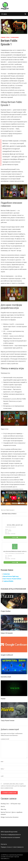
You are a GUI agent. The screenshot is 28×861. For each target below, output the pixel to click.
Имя (2, 761)
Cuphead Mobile (8, 581)
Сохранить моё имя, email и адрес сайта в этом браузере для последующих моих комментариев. (13, 786)
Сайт (2, 776)
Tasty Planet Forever (7, 720)
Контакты (4, 844)
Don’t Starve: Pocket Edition (12, 579)
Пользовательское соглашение (10, 837)
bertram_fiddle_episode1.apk (15, 525)
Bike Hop (3, 809)
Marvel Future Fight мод (11, 576)
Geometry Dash (6, 677)
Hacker (3, 699)
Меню (5, 14)
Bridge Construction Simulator (10, 817)
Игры (7, 37)
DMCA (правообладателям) (9, 832)
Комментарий (5, 739)
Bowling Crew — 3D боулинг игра (10, 803)
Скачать (14, 537)
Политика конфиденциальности (11, 834)
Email (3, 769)
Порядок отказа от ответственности (12, 847)
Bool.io (3, 806)
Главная (3, 37)
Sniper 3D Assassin (7, 633)
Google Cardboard (7, 655)
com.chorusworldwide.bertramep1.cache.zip (15, 551)
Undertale (6, 574)
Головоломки (14, 37)
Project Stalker (6, 611)
